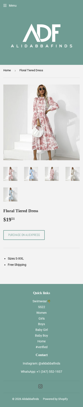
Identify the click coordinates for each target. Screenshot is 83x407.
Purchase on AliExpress (24, 235)
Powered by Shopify (55, 399)
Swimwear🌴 (42, 301)
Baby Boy (41, 335)
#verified (42, 347)
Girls (42, 318)
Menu (13, 5)
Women (41, 312)
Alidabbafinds (30, 399)
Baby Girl (41, 330)
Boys (41, 324)
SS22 (41, 307)
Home (7, 70)
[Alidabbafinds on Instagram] (40, 387)
